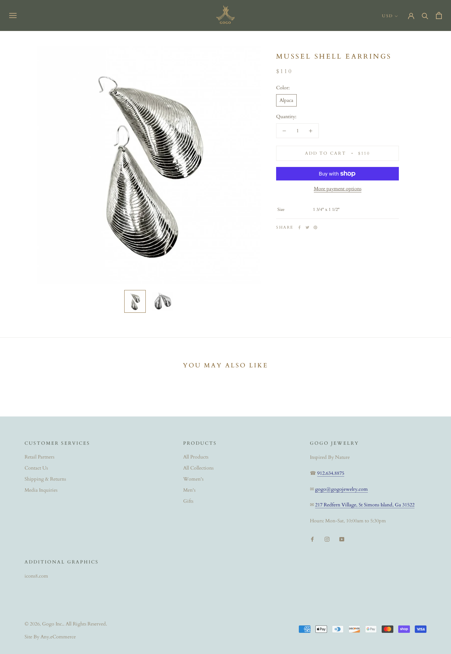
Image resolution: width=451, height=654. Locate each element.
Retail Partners (39, 457)
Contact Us (36, 468)
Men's (189, 490)
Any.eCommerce (58, 636)
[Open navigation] (13, 15)
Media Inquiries (41, 490)
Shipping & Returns (45, 479)
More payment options (337, 188)
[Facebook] (299, 227)
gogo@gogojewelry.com (341, 489)
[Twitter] (307, 227)
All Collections (198, 468)
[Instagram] (327, 539)
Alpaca (286, 100)
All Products (195, 457)
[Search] (425, 15)
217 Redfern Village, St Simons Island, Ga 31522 (364, 504)
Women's (193, 479)
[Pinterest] (315, 227)
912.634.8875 (330, 473)
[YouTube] (341, 539)
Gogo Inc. (52, 624)
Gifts (188, 501)
